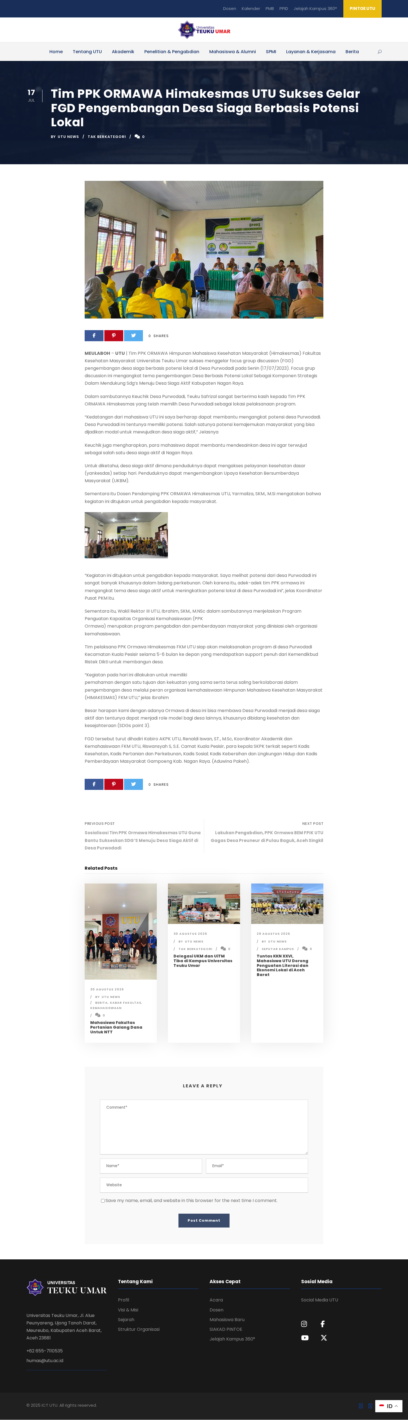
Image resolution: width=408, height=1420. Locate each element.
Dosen (229, 8)
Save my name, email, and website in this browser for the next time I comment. (191, 1200)
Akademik (123, 51)
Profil (123, 1300)
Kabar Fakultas (125, 1002)
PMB (270, 8)
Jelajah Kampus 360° (315, 8)
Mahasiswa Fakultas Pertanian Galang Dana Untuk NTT (116, 1027)
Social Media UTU (319, 1300)
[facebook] (361, 1406)
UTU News (68, 136)
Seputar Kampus (278, 949)
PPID (283, 8)
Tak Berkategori (107, 136)
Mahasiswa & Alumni (232, 51)
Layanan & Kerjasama (311, 51)
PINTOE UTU (362, 8)
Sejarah (126, 1319)
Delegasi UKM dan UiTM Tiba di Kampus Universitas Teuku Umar (202, 960)
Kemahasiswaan (106, 1008)
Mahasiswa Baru (227, 1319)
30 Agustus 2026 (107, 989)
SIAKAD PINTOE (226, 1329)
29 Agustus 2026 (273, 933)
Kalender (251, 8)
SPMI (271, 51)
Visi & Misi (128, 1310)
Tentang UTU (87, 51)
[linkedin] (370, 1406)
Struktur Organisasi (139, 1329)
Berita (352, 51)
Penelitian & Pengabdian (171, 51)
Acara (216, 1300)
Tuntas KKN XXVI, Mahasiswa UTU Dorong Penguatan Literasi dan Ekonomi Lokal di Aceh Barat (282, 965)
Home (56, 51)
